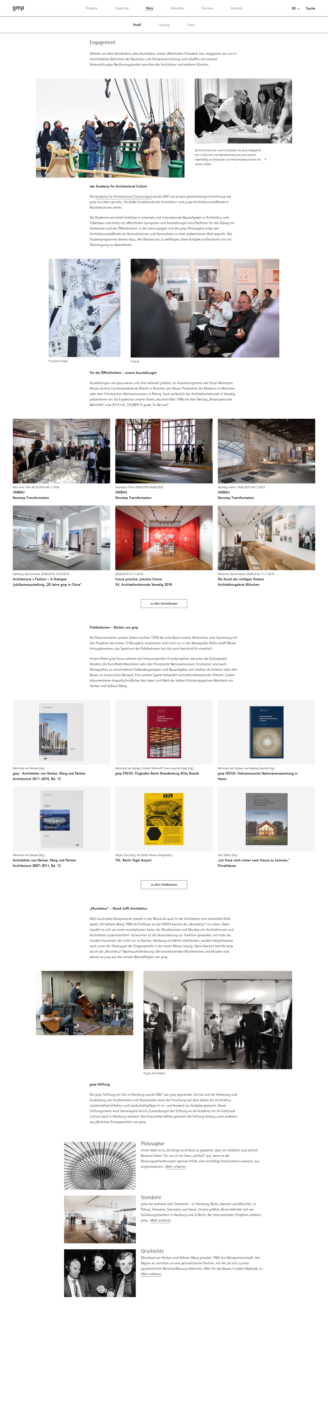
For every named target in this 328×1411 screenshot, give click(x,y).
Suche (310, 8)
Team (191, 25)
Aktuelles (177, 8)
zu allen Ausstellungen (164, 603)
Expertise (122, 8)
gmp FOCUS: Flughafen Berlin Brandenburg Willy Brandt (157, 773)
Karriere (207, 8)
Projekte (91, 8)
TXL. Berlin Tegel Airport (133, 860)
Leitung (164, 25)
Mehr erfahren (176, 1166)
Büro (149, 8)
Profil (137, 25)
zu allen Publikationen (164, 884)
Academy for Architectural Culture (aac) (123, 196)
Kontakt (237, 8)
